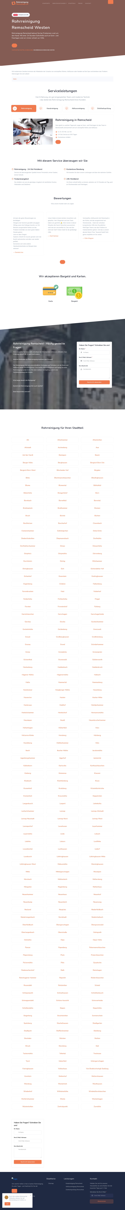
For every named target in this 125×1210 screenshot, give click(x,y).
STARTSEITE (46, 3)
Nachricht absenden (28, 1162)
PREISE (80, 3)
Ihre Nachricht (83, 366)
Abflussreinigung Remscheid (74, 1187)
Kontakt (88, 3)
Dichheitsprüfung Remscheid (74, 1190)
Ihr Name (82, 349)
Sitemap (51, 1183)
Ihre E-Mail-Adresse (85, 357)
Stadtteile (71, 3)
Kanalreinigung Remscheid (73, 1183)
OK (7, 1204)
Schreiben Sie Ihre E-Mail (98, 1192)
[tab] (24, 108)
